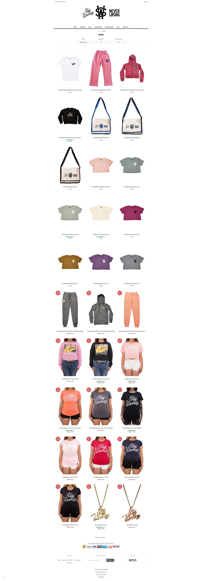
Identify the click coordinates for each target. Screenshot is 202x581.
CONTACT (64, 560)
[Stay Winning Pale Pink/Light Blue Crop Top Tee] (101, 185)
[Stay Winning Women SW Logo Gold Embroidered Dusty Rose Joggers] (131, 329)
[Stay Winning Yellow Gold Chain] (101, 523)
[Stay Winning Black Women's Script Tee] (70, 523)
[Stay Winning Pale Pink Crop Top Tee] (131, 377)
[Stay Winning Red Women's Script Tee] (101, 475)
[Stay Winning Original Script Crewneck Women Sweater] (70, 136)
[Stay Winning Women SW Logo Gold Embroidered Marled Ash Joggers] (70, 329)
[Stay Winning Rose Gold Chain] (131, 523)
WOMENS (82, 27)
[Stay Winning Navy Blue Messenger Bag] (131, 136)
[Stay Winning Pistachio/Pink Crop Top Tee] (70, 233)
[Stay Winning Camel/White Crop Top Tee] (70, 282)
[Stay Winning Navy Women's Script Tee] (131, 475)
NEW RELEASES (109, 27)
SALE (118, 27)
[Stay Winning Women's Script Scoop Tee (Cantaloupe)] (70, 426)
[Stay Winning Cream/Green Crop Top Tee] (101, 233)
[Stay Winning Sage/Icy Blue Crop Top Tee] (131, 185)
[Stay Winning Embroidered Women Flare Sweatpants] (101, 88)
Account (145, 1)
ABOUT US (125, 27)
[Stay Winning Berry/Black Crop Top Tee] (131, 233)
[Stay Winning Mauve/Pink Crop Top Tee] (101, 282)
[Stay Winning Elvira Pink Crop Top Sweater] (70, 377)
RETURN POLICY (70, 560)
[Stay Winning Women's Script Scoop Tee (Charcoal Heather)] (101, 426)
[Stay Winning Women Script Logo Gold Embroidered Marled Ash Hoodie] (101, 329)
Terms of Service (77, 560)
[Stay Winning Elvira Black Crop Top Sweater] (101, 377)
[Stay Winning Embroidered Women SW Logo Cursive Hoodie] (131, 88)
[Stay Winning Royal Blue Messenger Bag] (101, 136)
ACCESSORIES (98, 27)
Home (99, 31)
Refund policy (69, 563)
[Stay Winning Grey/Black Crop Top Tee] (131, 282)
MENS (75, 27)
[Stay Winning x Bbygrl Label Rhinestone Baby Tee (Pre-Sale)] (70, 88)
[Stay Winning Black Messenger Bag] (70, 185)
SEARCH (59, 560)
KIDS (89, 27)
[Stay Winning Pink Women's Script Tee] (70, 475)
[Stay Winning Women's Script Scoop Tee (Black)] (131, 426)
